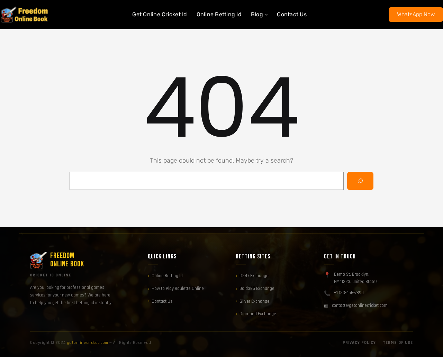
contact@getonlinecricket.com (360, 305)
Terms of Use (398, 342)
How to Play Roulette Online (178, 288)
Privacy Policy (359, 342)
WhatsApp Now (416, 14)
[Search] (360, 181)
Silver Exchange (254, 301)
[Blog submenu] (266, 14)
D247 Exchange (254, 276)
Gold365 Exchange (256, 288)
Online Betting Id (167, 276)
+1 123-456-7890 (349, 292)
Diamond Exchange (257, 314)
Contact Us (162, 301)
